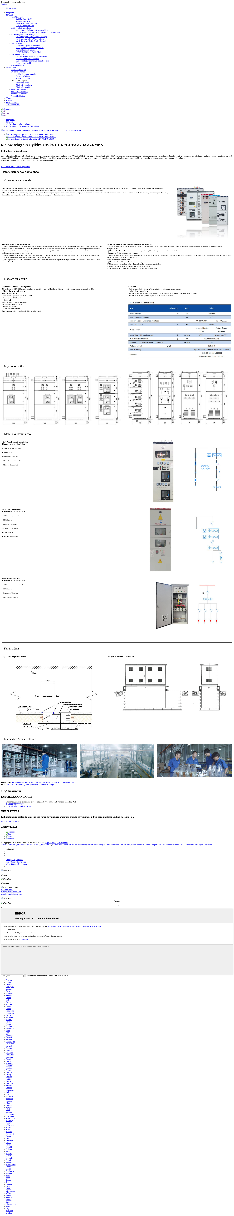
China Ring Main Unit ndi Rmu (118, 845)
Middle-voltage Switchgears (21, 28)
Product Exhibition (18, 96)
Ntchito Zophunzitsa (23, 78)
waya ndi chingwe (18, 65)
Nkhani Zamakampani (19, 89)
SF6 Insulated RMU (23, 21)
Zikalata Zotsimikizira (24, 87)
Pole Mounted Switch (19, 54)
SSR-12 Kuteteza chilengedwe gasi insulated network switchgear (30, 784)
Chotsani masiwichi (23, 63)
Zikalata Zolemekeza (24, 85)
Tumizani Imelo (7, 890)
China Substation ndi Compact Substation (196, 845)
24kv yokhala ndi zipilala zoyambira (30, 48)
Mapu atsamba (50, 843)
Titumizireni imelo (8, 167)
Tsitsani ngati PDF (22, 167)
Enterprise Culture (18, 72)
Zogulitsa (9, 15)
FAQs (8, 98)
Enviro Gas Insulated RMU (26, 23)
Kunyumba (10, 12)
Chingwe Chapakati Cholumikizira (29, 45)
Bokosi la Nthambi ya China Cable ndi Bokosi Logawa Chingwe (26, 845)
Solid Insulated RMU (24, 19)
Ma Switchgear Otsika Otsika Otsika (30, 39)
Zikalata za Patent (22, 83)
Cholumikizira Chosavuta (25, 50)
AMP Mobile (62, 843)
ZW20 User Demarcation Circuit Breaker (31, 56)
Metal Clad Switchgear (96, 845)
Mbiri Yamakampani (18, 70)
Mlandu (9, 100)
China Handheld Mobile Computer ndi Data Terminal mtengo (155, 845)
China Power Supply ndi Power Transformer (69, 845)
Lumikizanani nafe (13, 105)
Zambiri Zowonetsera (19, 94)
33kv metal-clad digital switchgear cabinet (32, 30)
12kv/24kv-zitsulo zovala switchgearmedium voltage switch (39, 32)
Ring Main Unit (17, 17)
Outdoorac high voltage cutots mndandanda (32, 61)
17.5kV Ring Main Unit (25, 26)
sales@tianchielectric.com (11, 892)
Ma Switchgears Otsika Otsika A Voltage (31, 37)
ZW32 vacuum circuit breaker (27, 59)
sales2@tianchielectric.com (11, 894)
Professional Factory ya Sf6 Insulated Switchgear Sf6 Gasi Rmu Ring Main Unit (43, 782)
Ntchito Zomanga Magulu (26, 74)
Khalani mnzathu (12, 103)
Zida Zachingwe (17, 43)
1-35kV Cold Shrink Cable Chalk (29, 52)
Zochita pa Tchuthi (23, 76)
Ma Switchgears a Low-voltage (23, 34)
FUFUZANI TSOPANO (10, 821)
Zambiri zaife (11, 67)
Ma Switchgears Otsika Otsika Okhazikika (32, 41)
